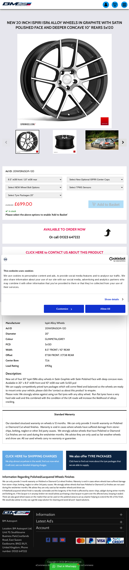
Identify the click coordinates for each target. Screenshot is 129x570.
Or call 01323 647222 (64, 237)
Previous (6, 143)
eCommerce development (48, 565)
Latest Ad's (44, 521)
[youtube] (62, 540)
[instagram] (55, 540)
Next (123, 143)
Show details (112, 299)
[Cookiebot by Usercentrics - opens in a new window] (111, 259)
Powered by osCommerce (81, 565)
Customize (62, 308)
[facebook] (48, 540)
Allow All (105, 308)
